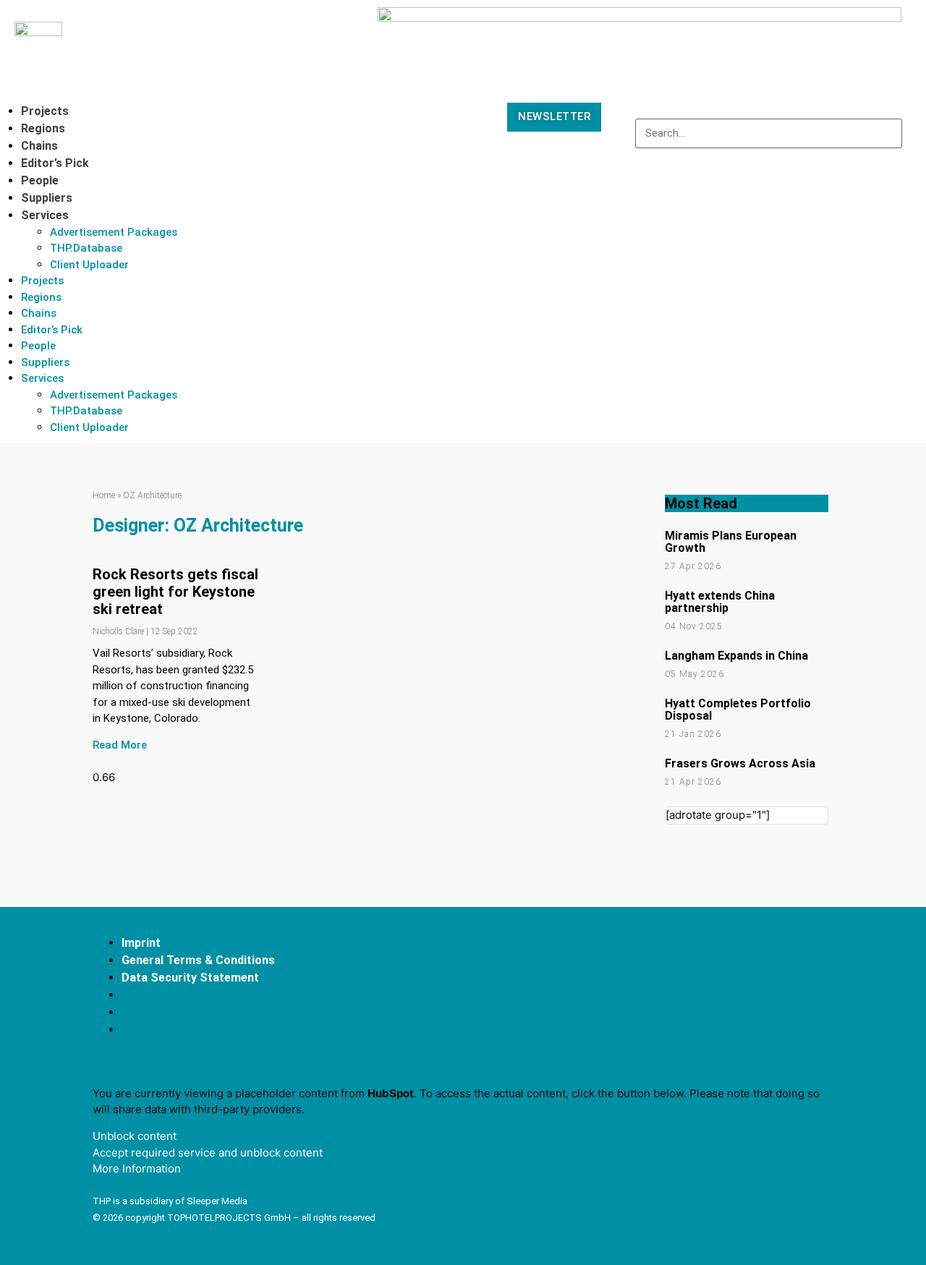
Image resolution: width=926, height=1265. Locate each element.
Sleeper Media (217, 1201)
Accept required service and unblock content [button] (208, 1152)
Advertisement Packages (113, 232)
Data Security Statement (190, 977)
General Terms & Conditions (198, 960)
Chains (39, 146)
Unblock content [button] (135, 1136)
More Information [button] (137, 1168)
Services (45, 215)
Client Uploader (89, 264)
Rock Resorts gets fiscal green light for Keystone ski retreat (175, 592)
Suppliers (46, 198)
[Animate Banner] (639, 18)
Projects (45, 111)
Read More (120, 744)
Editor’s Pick (55, 163)
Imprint (141, 943)
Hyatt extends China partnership (720, 602)
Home (104, 495)
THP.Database (86, 248)
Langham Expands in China (736, 656)
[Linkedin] (752, 989)
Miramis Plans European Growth (731, 542)
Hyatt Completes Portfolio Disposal (738, 710)
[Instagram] (806, 989)
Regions (43, 128)
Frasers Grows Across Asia (740, 763)
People (40, 180)
